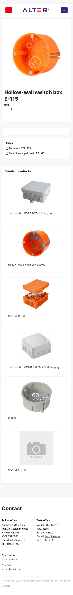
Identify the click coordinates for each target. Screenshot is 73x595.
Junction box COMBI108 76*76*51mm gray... (34, 367)
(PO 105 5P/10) (17, 469)
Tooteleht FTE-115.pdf (21, 148)
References (8, 580)
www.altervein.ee (11, 569)
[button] (7, 54)
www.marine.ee (10, 559)
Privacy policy (63, 580)
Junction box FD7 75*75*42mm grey (30, 213)
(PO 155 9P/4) (16, 315)
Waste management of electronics (34, 580)
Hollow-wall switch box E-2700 (26, 264)
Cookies (6, 585)
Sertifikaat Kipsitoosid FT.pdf (26, 153)
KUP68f (12, 418)
